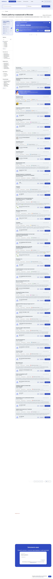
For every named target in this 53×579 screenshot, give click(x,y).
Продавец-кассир (19, 96)
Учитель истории (19, 351)
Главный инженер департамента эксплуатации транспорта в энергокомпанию (25, 234)
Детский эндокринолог (20, 339)
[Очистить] (24, 6)
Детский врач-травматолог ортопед (23, 119)
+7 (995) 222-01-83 (23, 93)
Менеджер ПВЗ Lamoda (20, 162)
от (3, 39)
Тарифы (32, 1)
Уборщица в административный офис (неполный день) (23, 386)
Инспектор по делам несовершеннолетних (24, 316)
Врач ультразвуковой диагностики (22, 280)
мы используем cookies (40, 576)
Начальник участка (20, 141)
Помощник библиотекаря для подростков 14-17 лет (25, 304)
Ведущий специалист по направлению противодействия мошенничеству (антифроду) (25, 175)
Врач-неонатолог (19, 362)
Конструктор (18, 67)
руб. (10, 39)
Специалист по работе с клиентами (23, 107)
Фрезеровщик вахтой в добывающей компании (25, 397)
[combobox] (14, 6)
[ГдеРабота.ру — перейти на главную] (4, 1)
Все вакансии (19, 1)
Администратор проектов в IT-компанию (24, 409)
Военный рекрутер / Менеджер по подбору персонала (24, 79)
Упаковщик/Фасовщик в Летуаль (22, 292)
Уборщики (18, 186)
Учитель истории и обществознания (23, 327)
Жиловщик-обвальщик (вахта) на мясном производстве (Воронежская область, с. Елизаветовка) (24, 247)
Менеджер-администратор (21, 210)
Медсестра (18, 130)
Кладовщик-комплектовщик (21, 22)
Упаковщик (18, 222)
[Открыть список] (25, 6)
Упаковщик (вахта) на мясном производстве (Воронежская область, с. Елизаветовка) (24, 199)
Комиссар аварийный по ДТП (21, 374)
